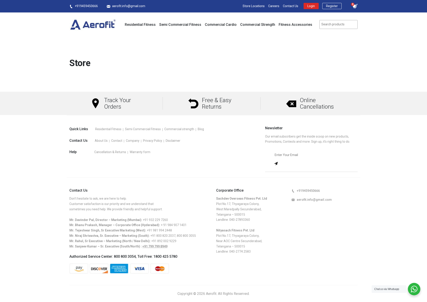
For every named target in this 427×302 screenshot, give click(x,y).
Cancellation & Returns (110, 152)
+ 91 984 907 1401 (174, 225)
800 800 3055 (186, 235)
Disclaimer (173, 140)
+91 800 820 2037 (162, 235)
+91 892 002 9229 (163, 241)
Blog (201, 129)
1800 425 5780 (165, 256)
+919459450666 (86, 6)
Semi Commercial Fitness (180, 24)
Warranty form (140, 152)
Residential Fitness (140, 24)
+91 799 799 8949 (154, 246)
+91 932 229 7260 (155, 220)
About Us (101, 140)
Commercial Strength (257, 24)
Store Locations (254, 6)
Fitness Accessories (295, 24)
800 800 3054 (125, 256)
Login (311, 6)
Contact (116, 140)
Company (132, 140)
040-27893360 (239, 219)
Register (332, 6)
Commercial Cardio (221, 24)
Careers (273, 6)
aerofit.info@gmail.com (128, 6)
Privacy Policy (152, 140)
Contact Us (290, 6)
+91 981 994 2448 (159, 230)
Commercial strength (179, 129)
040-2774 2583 (240, 251)
